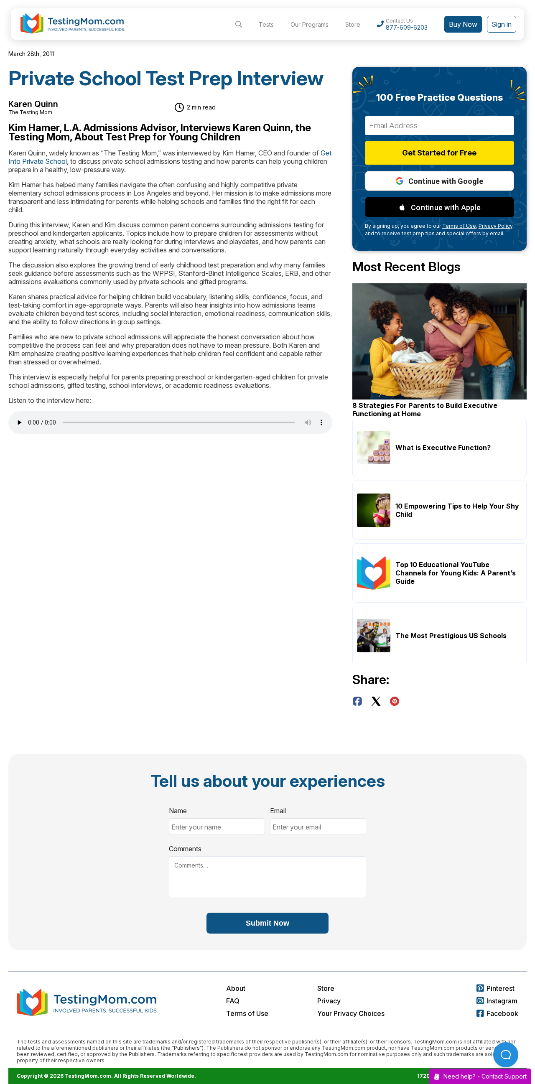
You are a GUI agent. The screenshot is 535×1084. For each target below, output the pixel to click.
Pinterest (501, 988)
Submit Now (267, 923)
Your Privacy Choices (351, 1013)
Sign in (502, 24)
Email (278, 811)
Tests (266, 24)
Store (352, 24)
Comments (185, 849)
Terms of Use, (459, 226)
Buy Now (463, 24)
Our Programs (309, 24)
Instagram (502, 1001)
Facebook (502, 1013)
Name (178, 811)
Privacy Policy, (496, 226)
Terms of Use (247, 1013)
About (235, 988)
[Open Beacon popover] (505, 1054)
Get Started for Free (439, 152)
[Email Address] (439, 125)
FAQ (232, 1001)
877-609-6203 (407, 27)
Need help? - (485, 1076)
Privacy (329, 1001)
